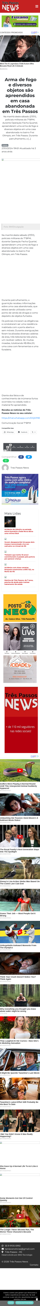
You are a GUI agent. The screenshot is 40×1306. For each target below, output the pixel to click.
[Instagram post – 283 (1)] (20, 639)
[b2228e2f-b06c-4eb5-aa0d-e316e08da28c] (20, 21)
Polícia (5, 145)
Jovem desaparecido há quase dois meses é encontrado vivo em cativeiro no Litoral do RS (19, 544)
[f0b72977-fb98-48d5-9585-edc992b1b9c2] (20, 608)
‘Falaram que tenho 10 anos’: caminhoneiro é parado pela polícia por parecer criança (19, 557)
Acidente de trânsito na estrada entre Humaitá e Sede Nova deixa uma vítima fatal (18, 531)
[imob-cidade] (20, 669)
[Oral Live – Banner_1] (20, 447)
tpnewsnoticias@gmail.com (20, 1249)
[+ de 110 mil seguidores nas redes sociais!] (21, 719)
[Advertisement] (20, 277)
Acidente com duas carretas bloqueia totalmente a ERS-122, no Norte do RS (19, 570)
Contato (34, 1264)
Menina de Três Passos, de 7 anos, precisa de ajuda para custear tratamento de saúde (18, 582)
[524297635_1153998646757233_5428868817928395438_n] (20, 489)
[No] (37, 1298)
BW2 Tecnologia (25, 1255)
